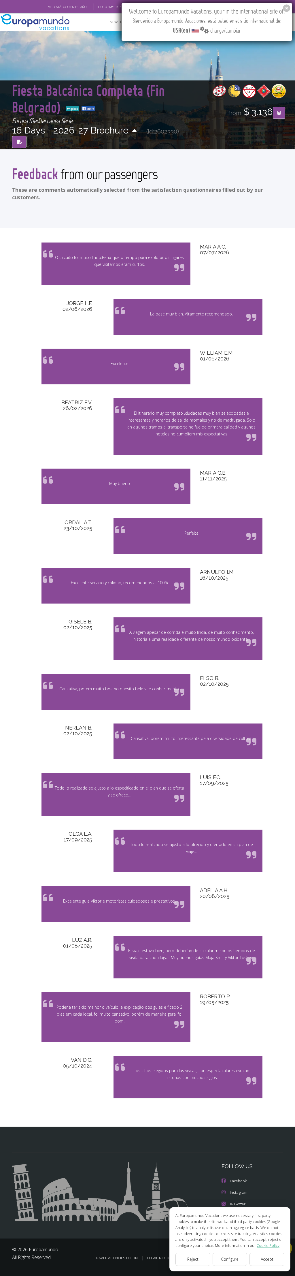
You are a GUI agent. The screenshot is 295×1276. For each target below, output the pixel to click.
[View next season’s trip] (134, 131)
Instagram (238, 1192)
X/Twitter (237, 1204)
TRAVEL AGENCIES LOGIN (116, 1257)
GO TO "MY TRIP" (110, 7)
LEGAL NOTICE (159, 1257)
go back (74, 109)
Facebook (238, 1180)
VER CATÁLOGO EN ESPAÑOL (68, 7)
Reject (192, 1259)
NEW (114, 22)
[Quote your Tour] (279, 113)
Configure (230, 1259)
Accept (267, 1259)
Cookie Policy (268, 1245)
